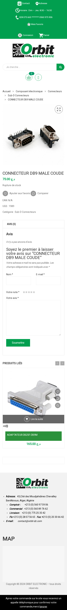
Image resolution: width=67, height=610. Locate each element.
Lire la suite (37, 419)
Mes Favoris (37, 24)
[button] (59, 109)
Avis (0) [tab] (11, 224)
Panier (46, 35)
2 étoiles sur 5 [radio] (26, 292)
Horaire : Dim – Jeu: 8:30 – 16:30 (36, 10)
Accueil (6, 91)
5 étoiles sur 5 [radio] (34, 292)
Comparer (42, 193)
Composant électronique (29, 91)
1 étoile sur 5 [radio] (24, 292)
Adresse (43, 3)
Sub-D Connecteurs (18, 95)
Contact (26, 3)
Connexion (27, 35)
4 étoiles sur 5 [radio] (31, 292)
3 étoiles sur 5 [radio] (29, 292)
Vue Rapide (57, 405)
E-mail (40, 274)
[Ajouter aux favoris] (57, 391)
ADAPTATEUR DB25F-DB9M (22, 434)
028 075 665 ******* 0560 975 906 (35, 17)
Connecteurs (55, 91)
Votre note (12, 292)
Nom (9, 274)
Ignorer (43, 606)
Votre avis (12, 298)
